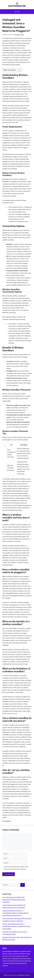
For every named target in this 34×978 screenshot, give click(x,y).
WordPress (27, 975)
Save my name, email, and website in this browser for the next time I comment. (16, 868)
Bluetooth (7, 821)
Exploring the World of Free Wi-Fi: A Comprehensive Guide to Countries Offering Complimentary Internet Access (15, 913)
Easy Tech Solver (12, 975)
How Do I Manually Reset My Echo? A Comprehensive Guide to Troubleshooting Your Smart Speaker (16, 926)
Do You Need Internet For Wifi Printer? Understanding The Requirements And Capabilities (13, 900)
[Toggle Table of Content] (18, 70)
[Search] (22, 885)
